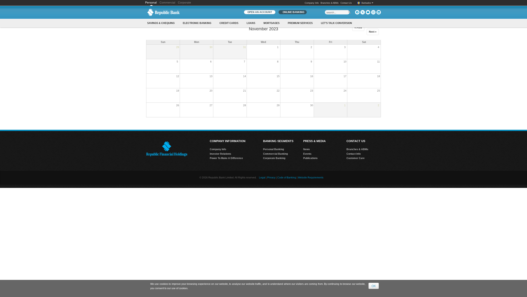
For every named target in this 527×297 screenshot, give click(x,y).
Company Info (312, 3)
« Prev (358, 27)
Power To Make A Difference (226, 158)
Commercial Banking (275, 153)
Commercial (167, 2)
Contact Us (346, 3)
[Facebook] (357, 12)
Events (307, 153)
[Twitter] (362, 12)
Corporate (184, 2)
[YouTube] (368, 12)
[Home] (163, 12)
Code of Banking (286, 177)
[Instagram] (373, 12)
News (306, 149)
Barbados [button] (366, 3)
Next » (373, 31)
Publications (310, 158)
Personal (151, 2)
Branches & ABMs (330, 3)
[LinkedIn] (379, 12)
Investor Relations (220, 153)
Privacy (271, 177)
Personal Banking (273, 149)
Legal (262, 177)
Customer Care (355, 158)
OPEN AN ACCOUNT (259, 12)
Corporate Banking (274, 158)
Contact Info (353, 153)
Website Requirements (310, 177)
